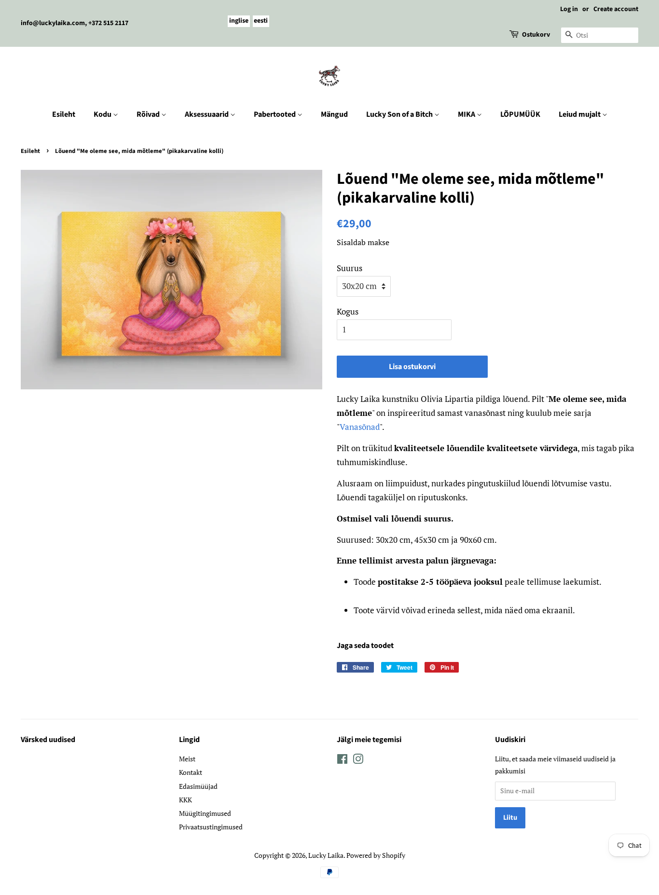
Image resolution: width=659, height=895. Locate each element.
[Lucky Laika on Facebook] (342, 760)
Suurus (349, 268)
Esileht (63, 114)
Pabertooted (275, 114)
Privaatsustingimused (211, 826)
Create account (615, 9)
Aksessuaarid (207, 114)
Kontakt (190, 772)
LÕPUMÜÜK (520, 114)
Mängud (334, 114)
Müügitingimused (205, 813)
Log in (569, 9)
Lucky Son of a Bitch (400, 114)
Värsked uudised (48, 739)
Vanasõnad (360, 426)
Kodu (103, 114)
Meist (187, 758)
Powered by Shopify (375, 855)
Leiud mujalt (580, 114)
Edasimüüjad (198, 786)
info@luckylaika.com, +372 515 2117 (74, 23)
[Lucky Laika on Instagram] (358, 760)
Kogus (347, 311)
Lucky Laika (325, 855)
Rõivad (149, 114)
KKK (185, 799)
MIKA (467, 114)
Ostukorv (536, 35)
